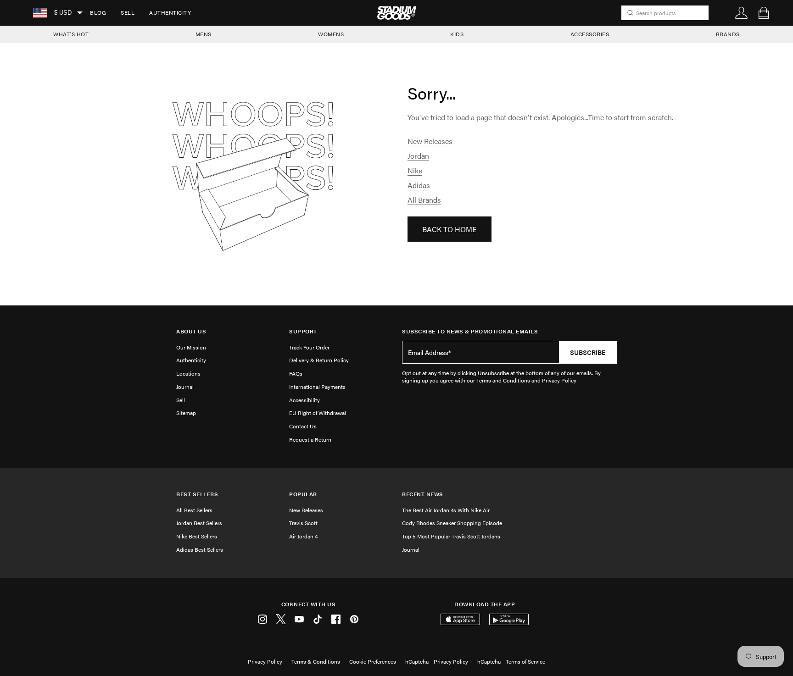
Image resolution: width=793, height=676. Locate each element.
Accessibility (304, 400)
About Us (191, 331)
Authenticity (170, 12)
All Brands (424, 199)
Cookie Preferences (372, 661)
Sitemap (186, 413)
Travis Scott (303, 523)
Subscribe (588, 352)
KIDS (457, 34)
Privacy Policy (265, 661)
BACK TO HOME (449, 229)
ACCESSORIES (589, 34)
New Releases (430, 141)
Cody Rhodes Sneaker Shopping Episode (452, 523)
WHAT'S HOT (71, 34)
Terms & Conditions (315, 661)
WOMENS (331, 34)
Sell (127, 12)
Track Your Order (309, 347)
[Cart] (763, 13)
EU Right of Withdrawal (317, 413)
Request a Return (310, 439)
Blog (98, 12)
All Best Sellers (194, 510)
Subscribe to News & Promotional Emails (470, 331)
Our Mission (191, 347)
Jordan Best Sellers (199, 523)
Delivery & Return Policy (319, 360)
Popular (303, 494)
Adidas (419, 185)
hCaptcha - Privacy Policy (436, 661)
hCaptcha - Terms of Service (511, 661)
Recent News (422, 494)
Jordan (418, 155)
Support (303, 331)
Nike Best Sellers (196, 536)
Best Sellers (197, 494)
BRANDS (728, 34)
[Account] (741, 13)
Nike (415, 170)
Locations (188, 373)
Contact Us (303, 426)
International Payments (317, 386)
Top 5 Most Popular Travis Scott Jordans (451, 536)
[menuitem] (98, 13)
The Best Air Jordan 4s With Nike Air (446, 510)
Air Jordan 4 (303, 536)
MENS (203, 34)
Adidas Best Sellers (199, 549)
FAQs (295, 373)
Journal (185, 386)
